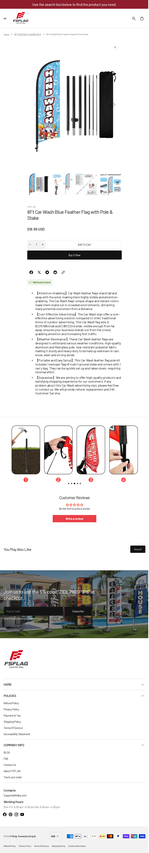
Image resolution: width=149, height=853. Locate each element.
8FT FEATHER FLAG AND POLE (27, 34)
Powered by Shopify (27, 836)
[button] (8, 19)
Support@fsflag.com (15, 795)
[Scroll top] (142, 849)
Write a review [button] (73, 518)
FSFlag (14, 836)
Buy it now (73, 255)
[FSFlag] (21, 18)
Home (6, 34)
